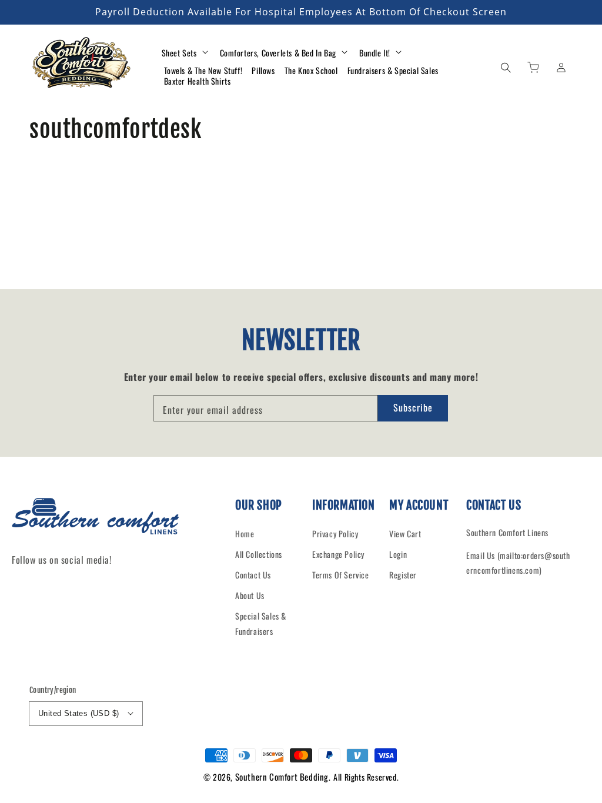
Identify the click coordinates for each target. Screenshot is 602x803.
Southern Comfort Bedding (282, 776)
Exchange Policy (338, 554)
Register (403, 574)
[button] (505, 67)
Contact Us (253, 574)
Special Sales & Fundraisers (260, 623)
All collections (258, 554)
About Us (250, 595)
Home (244, 533)
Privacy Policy (335, 533)
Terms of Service (340, 574)
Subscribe (413, 407)
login (398, 554)
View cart (405, 533)
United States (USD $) (78, 713)
